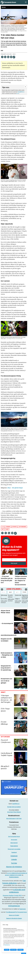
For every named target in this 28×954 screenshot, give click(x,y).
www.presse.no (14, 906)
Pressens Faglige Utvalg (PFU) (12, 895)
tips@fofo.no (21, 92)
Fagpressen (22, 909)
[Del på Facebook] (2, 57)
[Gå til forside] (11, 2)
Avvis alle (6, 949)
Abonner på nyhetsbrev (14, 867)
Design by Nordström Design (14, 918)
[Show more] (25, 86)
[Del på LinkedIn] (8, 57)
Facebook (14, 852)
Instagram (14, 856)
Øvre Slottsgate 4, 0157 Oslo (14, 818)
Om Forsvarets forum (14, 836)
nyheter (14, 526)
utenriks (8, 526)
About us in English (14, 915)
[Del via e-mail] (11, 57)
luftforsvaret (22, 526)
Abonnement (14, 843)
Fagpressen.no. (7, 944)
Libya (9, 488)
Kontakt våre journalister (14, 807)
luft (3, 529)
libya (7, 529)
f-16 (3, 526)
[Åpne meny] (26, 2)
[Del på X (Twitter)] (5, 57)
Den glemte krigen (17, 488)
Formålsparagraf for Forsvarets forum (16, 912)
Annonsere (14, 839)
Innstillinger (23, 953)
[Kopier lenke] (14, 57)
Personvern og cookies (14, 849)
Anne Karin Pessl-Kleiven (14, 812)
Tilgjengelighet (14, 846)
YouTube (14, 863)
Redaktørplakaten (14, 877)
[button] (2, 589)
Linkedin (14, 859)
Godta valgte (13, 949)
